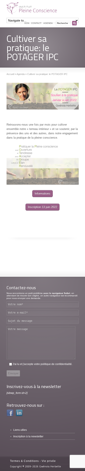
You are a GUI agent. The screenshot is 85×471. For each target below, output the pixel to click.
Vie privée (49, 461)
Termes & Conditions (24, 461)
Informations (42, 193)
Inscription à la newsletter (28, 436)
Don (26, 23)
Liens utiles (20, 429)
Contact (36, 23)
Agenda (48, 23)
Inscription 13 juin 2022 (42, 207)
